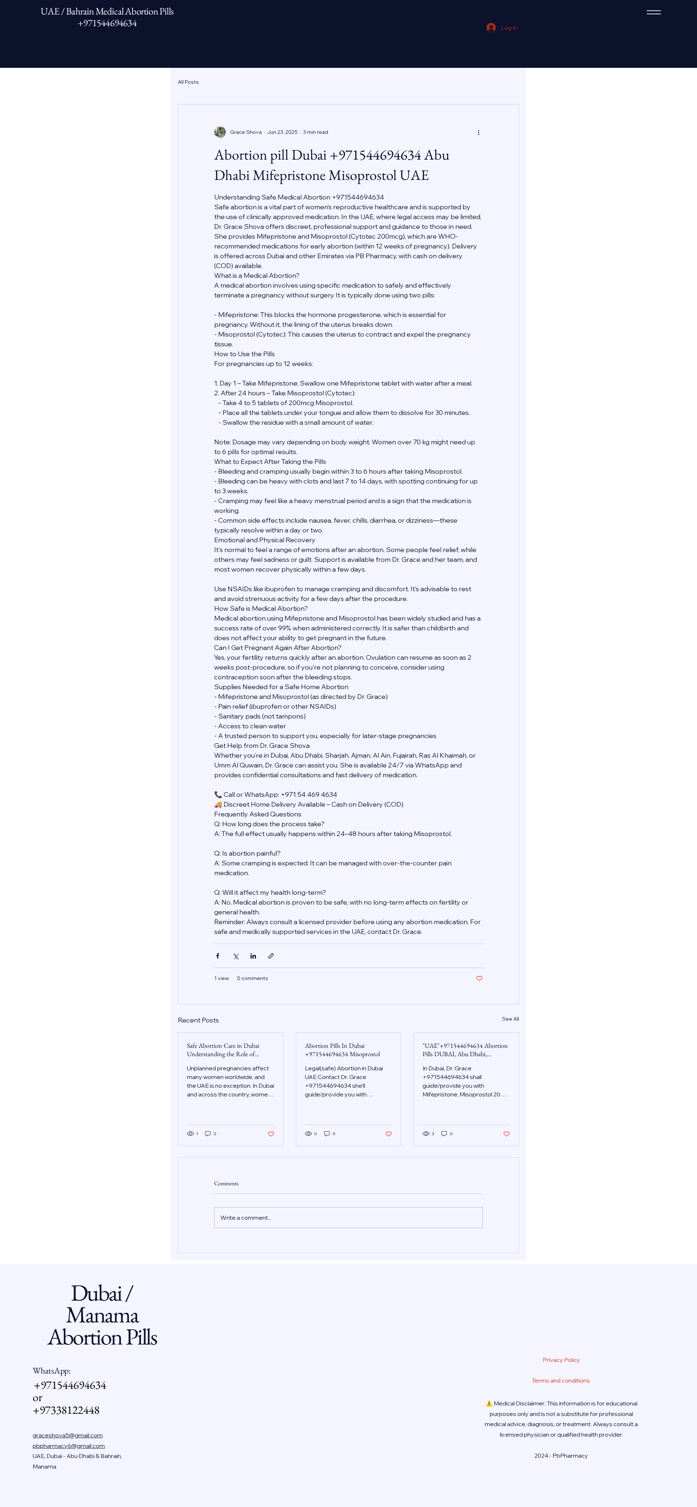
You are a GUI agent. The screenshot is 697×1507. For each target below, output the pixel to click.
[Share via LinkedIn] (253, 955)
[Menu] (654, 12)
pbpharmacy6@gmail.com (69, 1445)
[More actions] (478, 132)
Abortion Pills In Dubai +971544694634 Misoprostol (342, 1049)
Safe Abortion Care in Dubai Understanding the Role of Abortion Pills (223, 1049)
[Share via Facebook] (217, 955)
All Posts (188, 82)
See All (510, 1019)
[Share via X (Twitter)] (235, 955)
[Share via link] (271, 955)
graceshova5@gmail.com (68, 1435)
